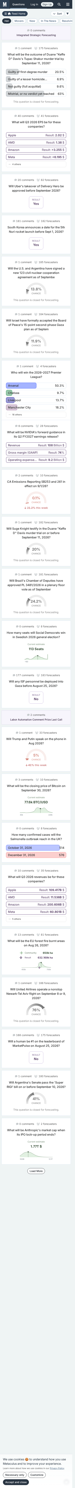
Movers (19, 20)
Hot (7, 20)
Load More (36, 1175)
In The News (48, 20)
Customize (36, 1474)
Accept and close (16, 1482)
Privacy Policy (57, 1468)
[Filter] (67, 13)
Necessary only (14, 1474)
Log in (34, 4)
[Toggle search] (59, 4)
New (32, 20)
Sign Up (47, 4)
